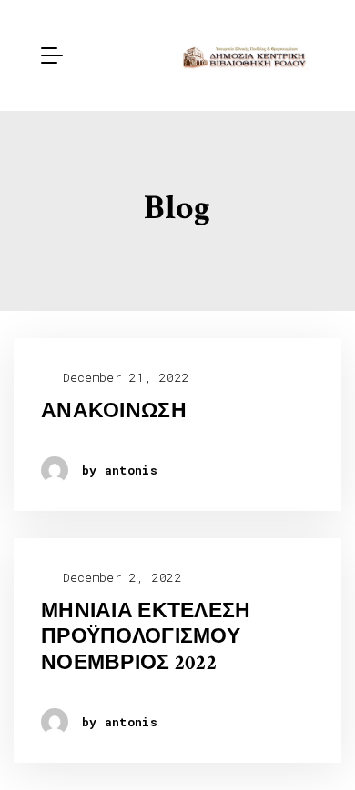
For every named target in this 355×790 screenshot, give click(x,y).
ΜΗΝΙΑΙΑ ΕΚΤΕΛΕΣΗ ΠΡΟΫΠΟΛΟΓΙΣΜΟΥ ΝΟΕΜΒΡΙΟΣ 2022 (145, 637)
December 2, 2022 (118, 577)
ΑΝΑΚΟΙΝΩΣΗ (114, 411)
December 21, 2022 (122, 377)
